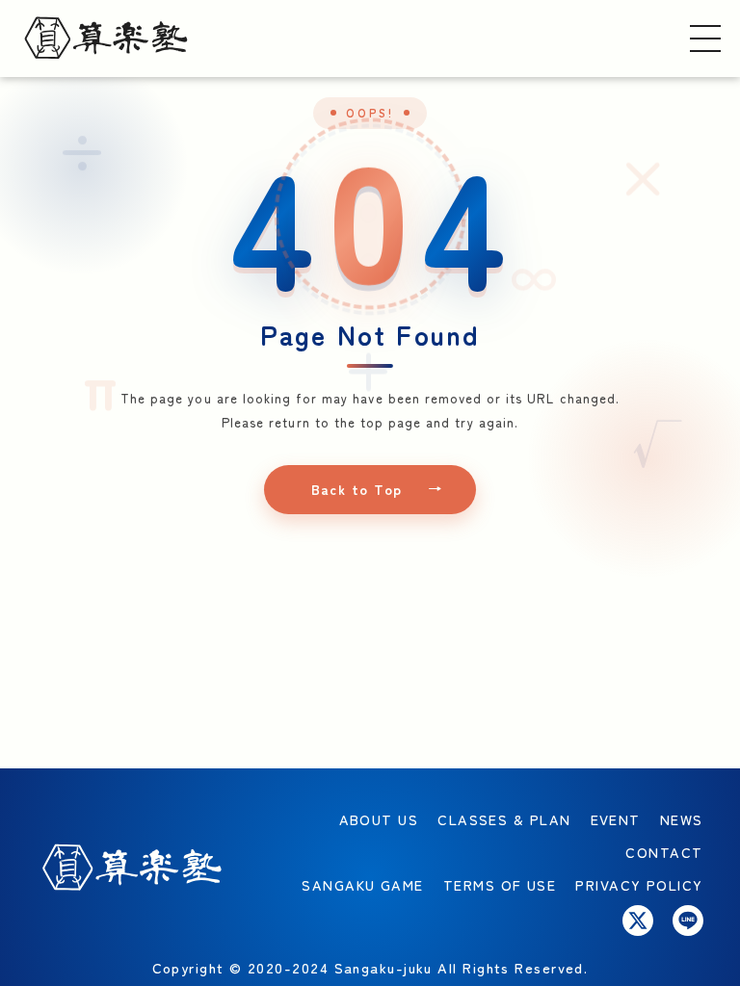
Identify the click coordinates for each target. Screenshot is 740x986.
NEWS (681, 819)
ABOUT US (379, 819)
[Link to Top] (106, 38)
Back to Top (357, 489)
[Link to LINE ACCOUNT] (688, 920)
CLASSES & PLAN (503, 819)
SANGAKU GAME (362, 884)
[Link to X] (637, 920)
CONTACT (663, 852)
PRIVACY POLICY (638, 884)
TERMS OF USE (499, 884)
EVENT (616, 819)
